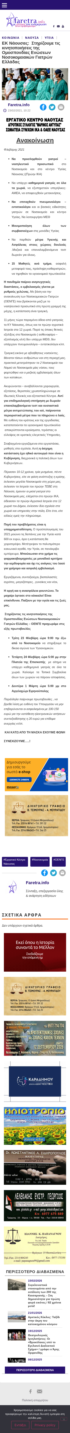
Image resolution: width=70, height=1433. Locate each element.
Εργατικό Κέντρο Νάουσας (14, 861)
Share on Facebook (43, 107)
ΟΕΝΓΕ (59, 859)
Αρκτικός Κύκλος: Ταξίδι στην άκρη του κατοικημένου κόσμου (44, 1321)
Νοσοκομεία (40, 859)
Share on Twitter (52, 107)
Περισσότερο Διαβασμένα (35, 1370)
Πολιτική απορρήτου (35, 1400)
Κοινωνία (10, 37)
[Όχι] (63, 1419)
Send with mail (61, 107)
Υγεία (49, 37)
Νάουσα (32, 37)
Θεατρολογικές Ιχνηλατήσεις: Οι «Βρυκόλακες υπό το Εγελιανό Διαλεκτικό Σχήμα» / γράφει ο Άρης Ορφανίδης (43, 1344)
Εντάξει (20, 1425)
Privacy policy (45, 1425)
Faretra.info (19, 105)
